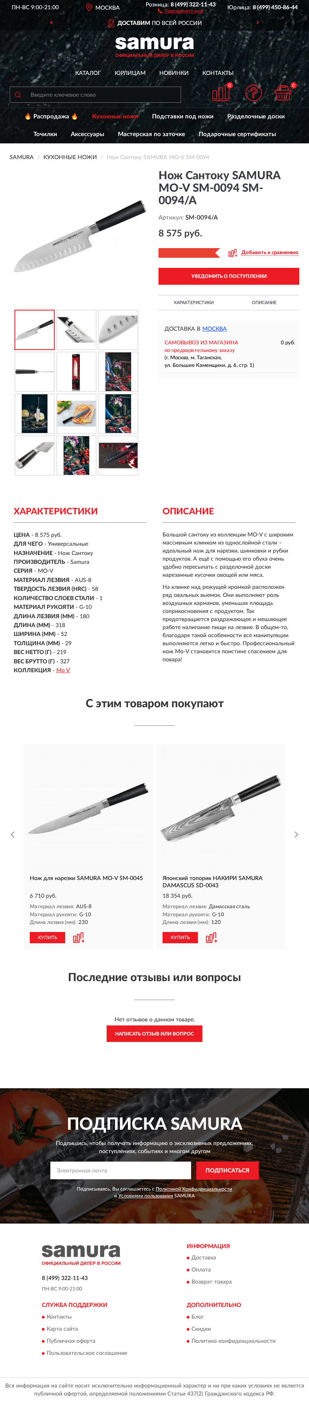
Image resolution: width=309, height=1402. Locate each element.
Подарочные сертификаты (237, 134)
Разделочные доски (256, 117)
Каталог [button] (88, 73)
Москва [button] (214, 329)
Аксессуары (87, 134)
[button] (180, 10)
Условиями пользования (145, 1195)
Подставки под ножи (183, 117)
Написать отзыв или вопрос (154, 1033)
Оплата (201, 1270)
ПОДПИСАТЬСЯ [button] (227, 1171)
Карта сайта (62, 1329)
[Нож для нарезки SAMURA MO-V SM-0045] (88, 808)
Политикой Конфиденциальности (194, 1189)
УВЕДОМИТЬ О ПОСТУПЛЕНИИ (229, 276)
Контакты (218, 73)
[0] (283, 93)
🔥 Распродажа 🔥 (51, 117)
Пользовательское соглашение (87, 1353)
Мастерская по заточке (151, 134)
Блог (198, 1317)
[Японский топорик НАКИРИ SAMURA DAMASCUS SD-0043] (221, 808)
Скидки (201, 1329)
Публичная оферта (71, 1341)
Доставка (204, 1258)
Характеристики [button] (194, 302)
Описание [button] (264, 302)
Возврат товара (212, 1282)
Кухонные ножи (115, 117)
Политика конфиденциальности (234, 1341)
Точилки (45, 134)
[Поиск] (18, 95)
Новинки (174, 73)
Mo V (63, 670)
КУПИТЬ (47, 937)
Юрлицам (130, 73)
